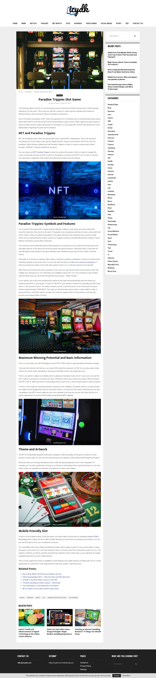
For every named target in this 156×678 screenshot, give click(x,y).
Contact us (138, 23)
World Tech (112, 271)
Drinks (110, 128)
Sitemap (83, 669)
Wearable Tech (113, 265)
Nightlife (111, 211)
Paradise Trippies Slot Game (57, 597)
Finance (111, 144)
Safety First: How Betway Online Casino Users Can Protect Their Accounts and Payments (122, 55)
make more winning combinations (82, 262)
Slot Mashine (73, 597)
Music (110, 201)
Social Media (106, 23)
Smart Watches (113, 231)
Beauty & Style (113, 104)
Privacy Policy (85, 666)
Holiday (111, 165)
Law (109, 188)
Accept (116, 676)
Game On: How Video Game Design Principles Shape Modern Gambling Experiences (59, 632)
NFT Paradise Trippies (41, 152)
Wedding (111, 268)
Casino (22, 597)
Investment (112, 178)
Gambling (59, 95)
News (23, 23)
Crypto (110, 124)
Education (111, 131)
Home (15, 23)
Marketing (111, 194)
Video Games (91, 23)
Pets (109, 214)
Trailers (44, 23)
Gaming (111, 151)
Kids (109, 185)
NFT (44, 597)
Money (38, 597)
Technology (112, 245)
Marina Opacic (55, 103)
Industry (111, 171)
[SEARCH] (134, 36)
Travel (110, 251)
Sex (127, 23)
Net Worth (57, 23)
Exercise (111, 138)
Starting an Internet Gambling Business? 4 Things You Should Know (88, 632)
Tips (109, 248)
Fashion (111, 141)
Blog (109, 108)
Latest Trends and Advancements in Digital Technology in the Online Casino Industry (29, 633)
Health (110, 161)
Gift (109, 158)
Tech (68, 23)
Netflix (33, 23)
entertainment (113, 135)
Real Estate (112, 221)
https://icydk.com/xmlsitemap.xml (61, 663)
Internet (110, 174)
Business (78, 23)
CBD (109, 121)
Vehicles (111, 258)
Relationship (112, 225)
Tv (108, 255)
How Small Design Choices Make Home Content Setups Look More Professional (120, 87)
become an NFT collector (63, 395)
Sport (119, 23)
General (111, 155)
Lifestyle (111, 191)
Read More (126, 675)
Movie (110, 198)
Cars (109, 115)
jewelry (110, 181)
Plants (110, 218)
